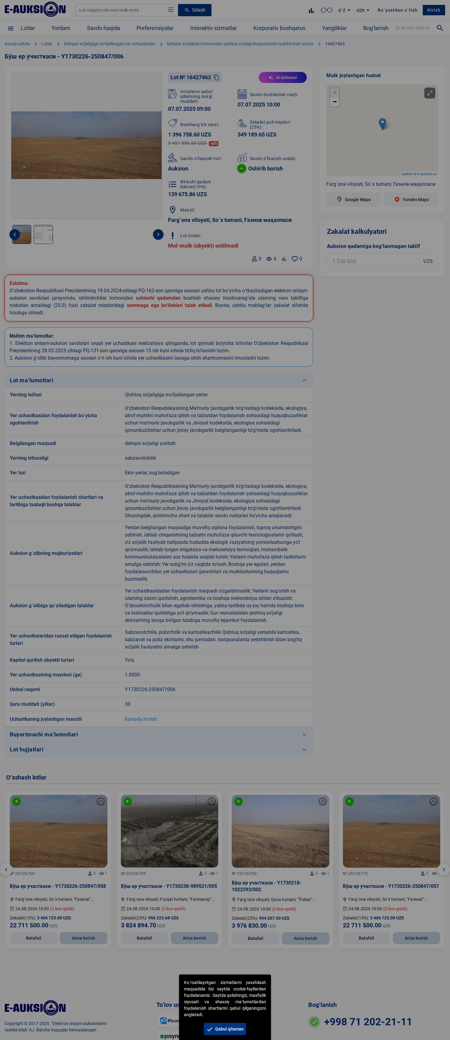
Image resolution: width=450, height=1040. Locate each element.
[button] (225, 1029)
